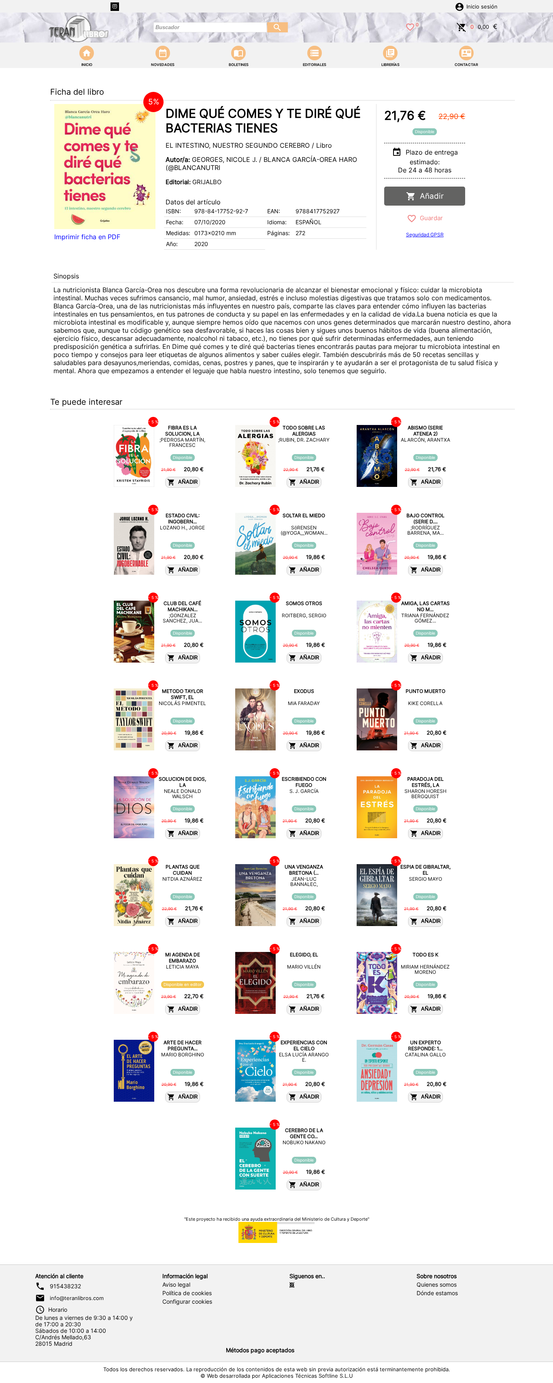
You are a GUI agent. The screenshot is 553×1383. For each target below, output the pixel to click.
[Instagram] (115, 6)
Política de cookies (187, 1293)
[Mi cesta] (461, 26)
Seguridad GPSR (425, 235)
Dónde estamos (437, 1293)
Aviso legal (176, 1284)
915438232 (65, 1286)
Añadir (430, 196)
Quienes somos (437, 1284)
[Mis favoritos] (410, 26)
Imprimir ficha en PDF (87, 237)
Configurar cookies (187, 1301)
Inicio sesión (482, 7)
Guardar (430, 218)
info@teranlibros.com (77, 1298)
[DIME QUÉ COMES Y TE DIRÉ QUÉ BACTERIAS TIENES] (104, 166)
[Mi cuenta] (459, 6)
